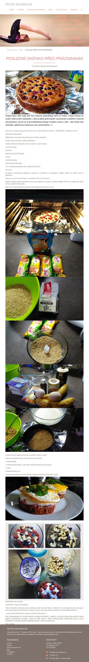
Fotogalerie (61, 10)
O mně (11, 10)
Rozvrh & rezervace (36, 10)
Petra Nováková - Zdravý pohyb (60, 658)
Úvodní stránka (12, 50)
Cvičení (20, 10)
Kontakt (74, 10)
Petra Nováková (18, 4)
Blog (50, 10)
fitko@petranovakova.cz (57, 652)
